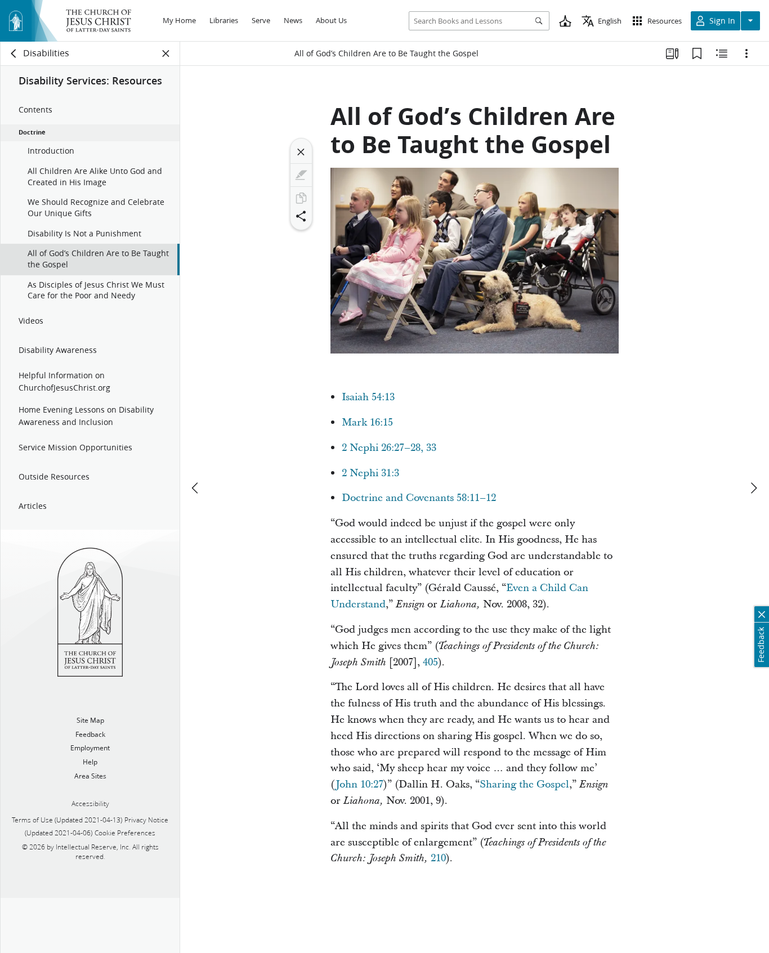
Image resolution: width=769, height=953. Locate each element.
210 (438, 858)
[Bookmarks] (697, 53)
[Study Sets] (672, 53)
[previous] (196, 488)
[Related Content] (721, 53)
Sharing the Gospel (524, 784)
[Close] (301, 152)
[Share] (301, 216)
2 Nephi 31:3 (370, 473)
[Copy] (301, 198)
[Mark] (301, 175)
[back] (14, 53)
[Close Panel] (166, 53)
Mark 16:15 (367, 422)
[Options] (746, 53)
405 (430, 662)
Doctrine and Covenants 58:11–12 (419, 498)
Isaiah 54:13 (368, 397)
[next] (753, 488)
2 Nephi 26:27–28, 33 (389, 448)
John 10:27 (359, 784)
